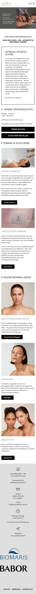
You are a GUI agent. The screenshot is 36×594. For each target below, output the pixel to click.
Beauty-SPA (8, 458)
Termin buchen (9, 202)
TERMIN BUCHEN (18, 129)
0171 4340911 (18, 498)
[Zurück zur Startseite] (6, 3)
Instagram (18, 533)
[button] (31, 3)
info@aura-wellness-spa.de (18, 505)
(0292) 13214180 (26, 124)
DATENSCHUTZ (27, 589)
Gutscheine (8, 267)
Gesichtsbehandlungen (12, 337)
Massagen (7, 398)
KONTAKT (6, 589)
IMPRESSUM (16, 589)
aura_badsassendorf (18, 536)
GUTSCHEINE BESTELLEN (18, 135)
